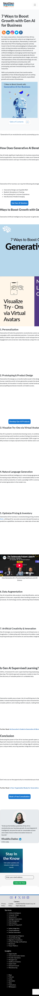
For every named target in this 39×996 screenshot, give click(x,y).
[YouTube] (11, 897)
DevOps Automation (15, 932)
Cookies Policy (11, 904)
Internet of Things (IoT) (15, 925)
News (10, 983)
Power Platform (13, 946)
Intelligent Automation (15, 919)
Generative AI (13, 917)
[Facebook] (15, 897)
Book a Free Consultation (19, 796)
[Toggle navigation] (34, 5)
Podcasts (11, 977)
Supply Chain (12, 963)
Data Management (14, 921)
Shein (2, 519)
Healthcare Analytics (15, 961)
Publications (12, 985)
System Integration (14, 928)
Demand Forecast (14, 965)
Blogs (10, 975)
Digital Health (13, 954)
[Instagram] (28, 897)
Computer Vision (14, 915)
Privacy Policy (3, 904)
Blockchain (12, 944)
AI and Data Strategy (15, 938)
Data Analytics (13, 923)
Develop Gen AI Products (19, 421)
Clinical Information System (17, 956)
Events (10, 979)
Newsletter (12, 981)
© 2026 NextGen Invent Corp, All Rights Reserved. (25, 904)
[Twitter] (19, 897)
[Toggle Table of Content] (26, 122)
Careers (16, 901)
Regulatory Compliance (15, 940)
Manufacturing (13, 967)
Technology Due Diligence (16, 936)
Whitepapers (12, 987)
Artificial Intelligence (15, 913)
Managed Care (13, 960)
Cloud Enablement (14, 930)
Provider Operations (15, 958)
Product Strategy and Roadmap (18, 942)
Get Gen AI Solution (19, 203)
